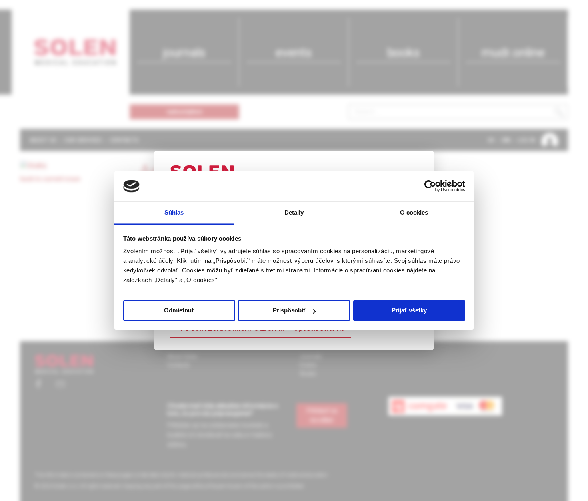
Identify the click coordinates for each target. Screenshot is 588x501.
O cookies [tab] (414, 212)
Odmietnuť (179, 310)
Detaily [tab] (294, 212)
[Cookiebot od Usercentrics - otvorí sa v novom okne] (430, 186)
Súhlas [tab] (174, 212)
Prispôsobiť (289, 310)
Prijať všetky (409, 310)
